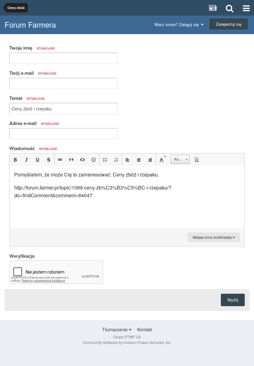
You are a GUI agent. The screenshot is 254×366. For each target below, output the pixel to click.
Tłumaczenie (115, 329)
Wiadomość (33, 148)
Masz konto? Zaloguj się (178, 24)
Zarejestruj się (228, 24)
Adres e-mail (34, 123)
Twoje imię (32, 47)
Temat (27, 98)
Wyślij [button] (232, 300)
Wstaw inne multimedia (213, 237)
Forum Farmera (30, 24)
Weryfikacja (21, 255)
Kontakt (144, 329)
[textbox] (127, 197)
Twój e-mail (33, 72)
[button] (15, 160)
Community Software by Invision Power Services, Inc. (127, 342)
